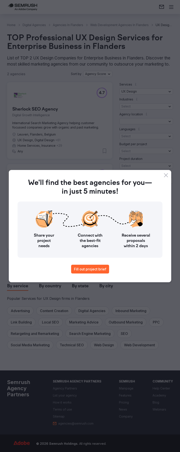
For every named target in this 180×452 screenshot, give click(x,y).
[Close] (166, 175)
